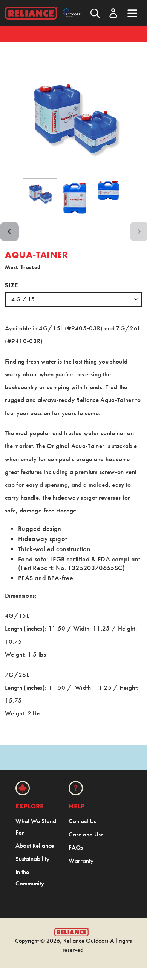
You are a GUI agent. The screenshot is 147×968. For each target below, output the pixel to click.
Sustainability (32, 858)
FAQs (76, 847)
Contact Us (82, 821)
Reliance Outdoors (86, 941)
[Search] (95, 13)
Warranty (81, 860)
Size (11, 285)
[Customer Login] (113, 13)
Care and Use (86, 834)
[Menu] (132, 12)
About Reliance (34, 845)
